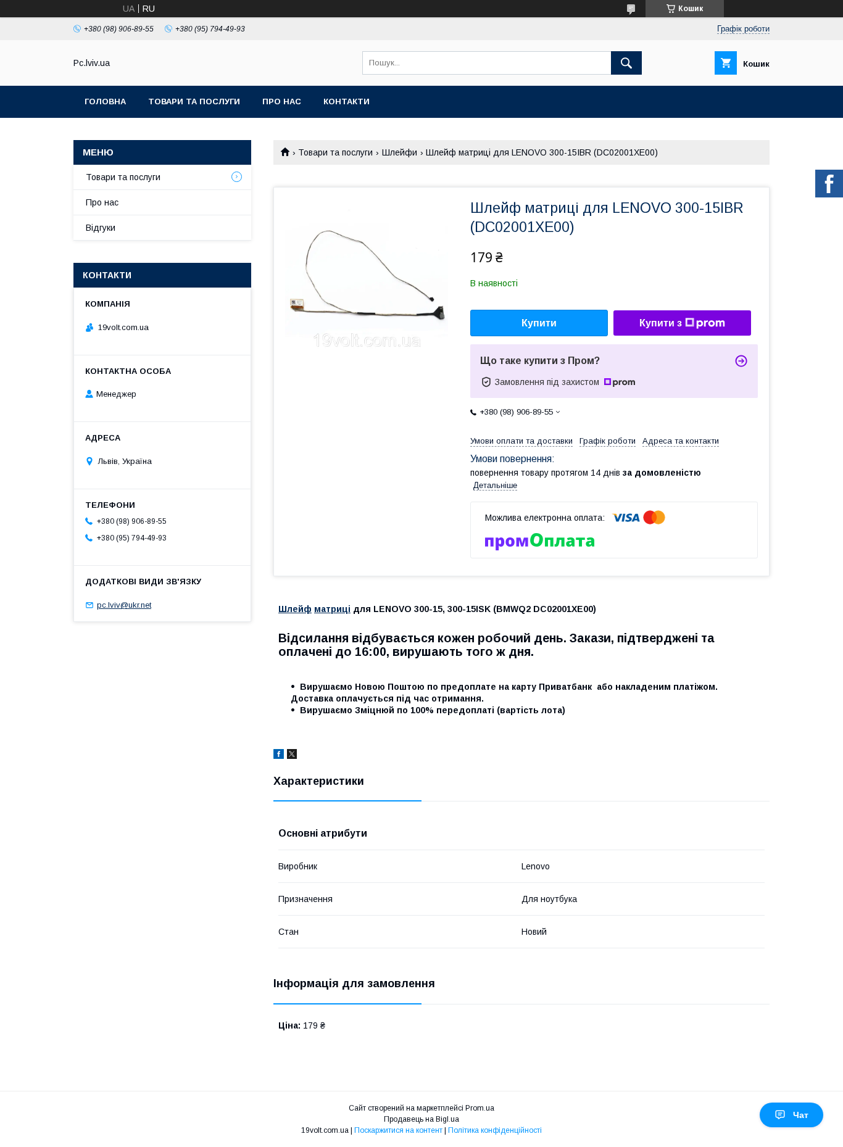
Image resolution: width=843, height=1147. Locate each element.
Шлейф (295, 609)
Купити (539, 323)
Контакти (346, 101)
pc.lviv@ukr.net (124, 605)
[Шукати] (626, 63)
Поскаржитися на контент (398, 1130)
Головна (105, 101)
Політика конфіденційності (495, 1130)
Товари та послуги (194, 101)
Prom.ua (479, 1108)
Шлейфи (399, 152)
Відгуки (100, 228)
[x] (292, 756)
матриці (332, 609)
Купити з (660, 323)
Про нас (281, 101)
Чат (800, 1115)
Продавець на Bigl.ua (421, 1119)
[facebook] (278, 756)
